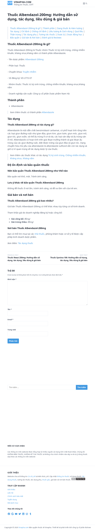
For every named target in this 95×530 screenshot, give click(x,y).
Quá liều (79, 31)
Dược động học (74, 34)
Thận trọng (15, 34)
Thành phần (49, 28)
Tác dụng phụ (30, 34)
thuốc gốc (46, 480)
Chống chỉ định (39, 31)
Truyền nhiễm (29, 71)
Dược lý (61, 34)
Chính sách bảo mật (15, 496)
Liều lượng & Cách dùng (60, 31)
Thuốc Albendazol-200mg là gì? (25, 28)
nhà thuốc (39, 233)
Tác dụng (14, 31)
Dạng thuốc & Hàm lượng (69, 28)
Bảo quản (14, 37)
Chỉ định (25, 31)
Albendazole (48, 112)
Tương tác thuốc (47, 34)
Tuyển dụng (12, 499)
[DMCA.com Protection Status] (78, 480)
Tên (10, 309)
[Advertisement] (47, 365)
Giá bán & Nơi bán (31, 37)
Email (10, 319)
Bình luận (12, 279)
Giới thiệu (11, 489)
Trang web (12, 330)
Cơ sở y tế (32, 476)
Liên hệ (10, 493)
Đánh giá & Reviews (51, 37)
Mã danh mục (13, 503)
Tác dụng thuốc (25, 243)
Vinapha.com (22, 2)
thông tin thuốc (63, 476)
